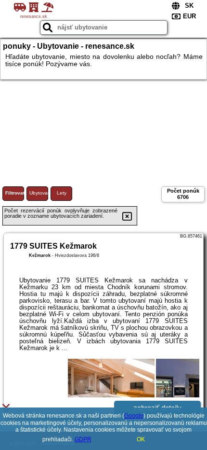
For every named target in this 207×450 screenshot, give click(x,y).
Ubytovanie (38, 193)
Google (133, 415)
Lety (61, 193)
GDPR (83, 439)
